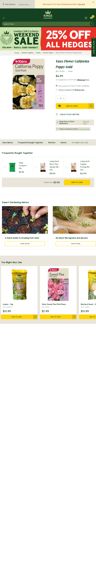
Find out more (86, 122)
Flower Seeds (48, 53)
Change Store (24, 4)
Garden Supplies (27, 53)
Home (17, 53)
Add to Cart (72, 106)
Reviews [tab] (51, 142)
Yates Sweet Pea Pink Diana (54, 304)
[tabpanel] (48, 169)
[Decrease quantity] (58, 98)
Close (94, 38)
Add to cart (77, 182)
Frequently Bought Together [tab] (30, 142)
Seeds (38, 53)
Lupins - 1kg (8, 304)
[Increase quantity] (64, 98)
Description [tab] (8, 142)
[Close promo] (93, 2)
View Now (81, 4)
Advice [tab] (63, 142)
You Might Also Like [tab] (80, 142)
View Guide (25, 243)
